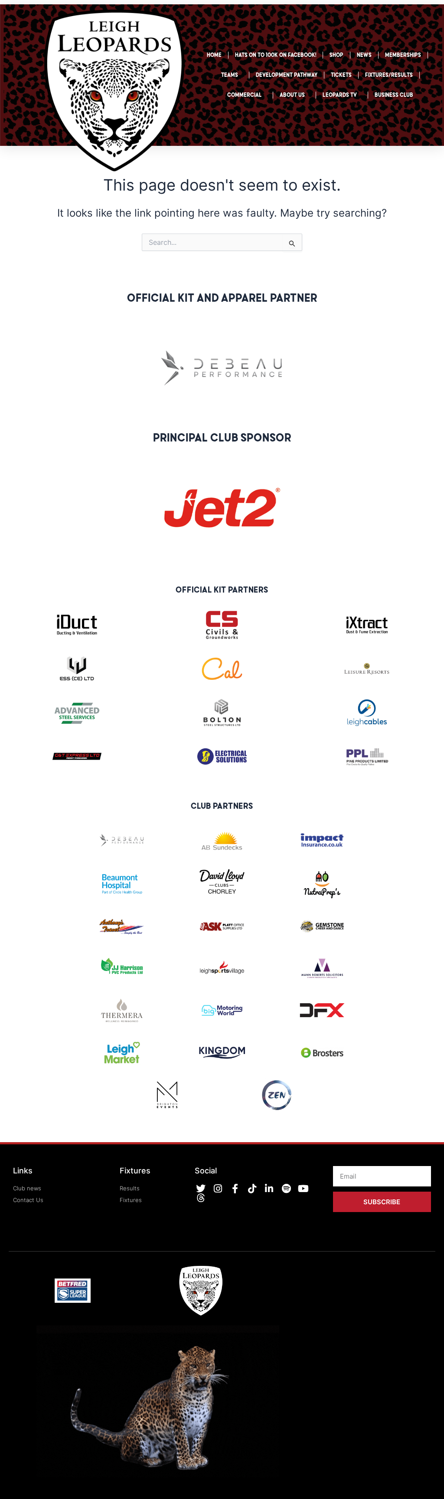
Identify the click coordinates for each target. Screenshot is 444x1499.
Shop (336, 55)
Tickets (341, 75)
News (364, 55)
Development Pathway (286, 75)
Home (214, 55)
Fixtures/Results (389, 75)
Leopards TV (340, 95)
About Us (292, 95)
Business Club (394, 95)
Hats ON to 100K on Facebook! (275, 55)
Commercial (244, 95)
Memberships (403, 55)
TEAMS (229, 75)
